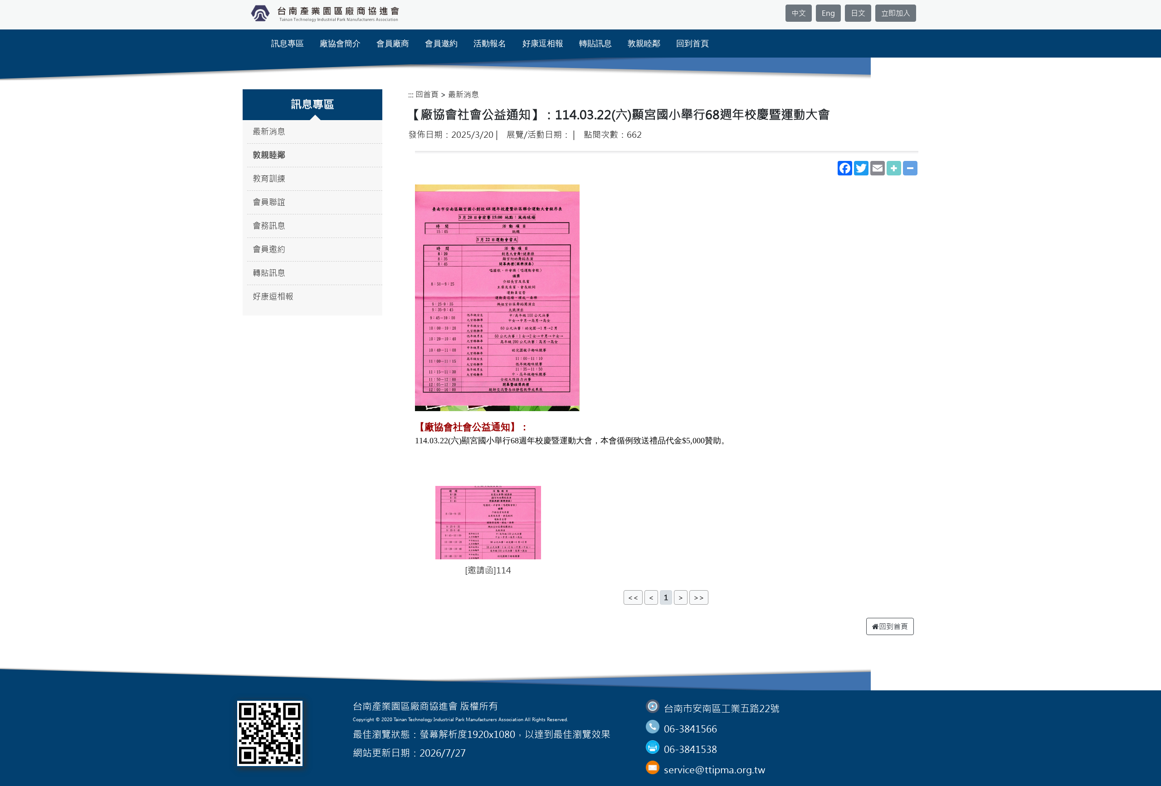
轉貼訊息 (595, 43)
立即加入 (895, 13)
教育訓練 (269, 179)
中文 (798, 13)
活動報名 (489, 43)
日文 (858, 13)
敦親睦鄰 (644, 43)
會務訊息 (269, 226)
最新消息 (269, 131)
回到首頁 (692, 43)
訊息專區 (287, 43)
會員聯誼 (269, 202)
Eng (828, 13)
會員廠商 (392, 43)
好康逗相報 (542, 43)
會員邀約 (441, 43)
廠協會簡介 (340, 43)
